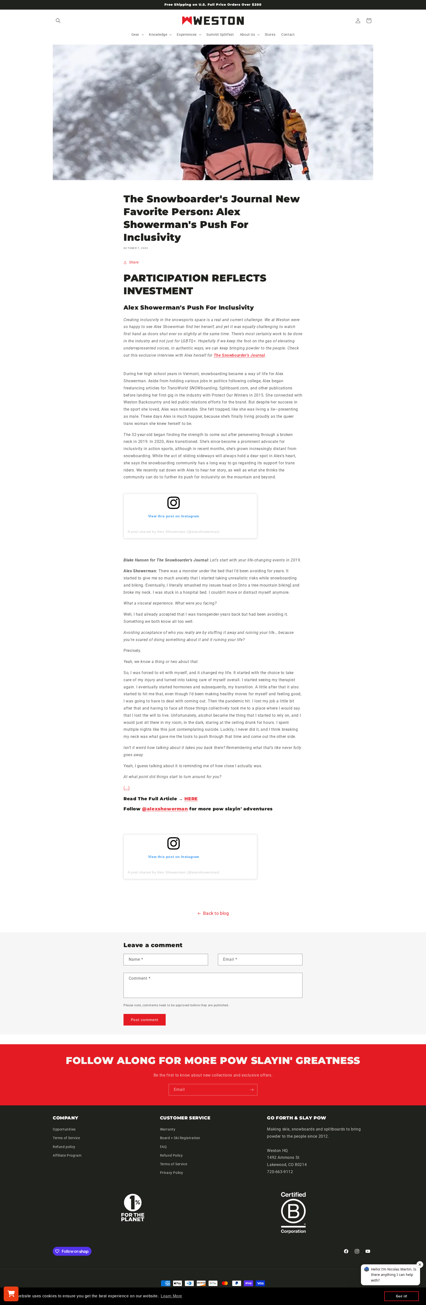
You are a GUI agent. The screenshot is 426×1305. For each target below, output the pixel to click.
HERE (190, 798)
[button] (58, 20)
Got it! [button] (402, 1296)
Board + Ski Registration (180, 1138)
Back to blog (216, 913)
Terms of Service (66, 1138)
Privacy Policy (171, 1173)
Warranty (168, 1129)
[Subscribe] (251, 1090)
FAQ (163, 1147)
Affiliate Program (67, 1155)
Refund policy (64, 1147)
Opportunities (64, 1129)
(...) (127, 787)
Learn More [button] (171, 1296)
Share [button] (134, 262)
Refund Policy (171, 1155)
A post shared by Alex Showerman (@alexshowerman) (174, 532)
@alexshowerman (165, 809)
